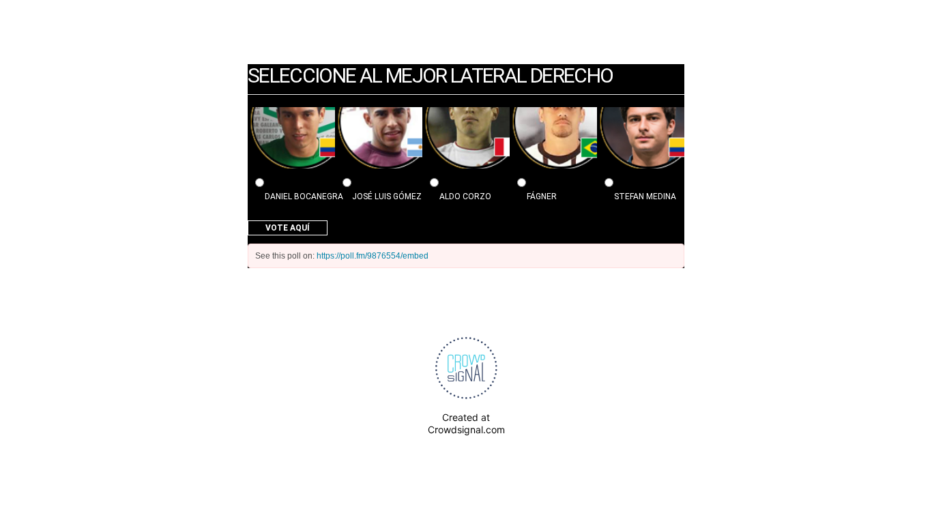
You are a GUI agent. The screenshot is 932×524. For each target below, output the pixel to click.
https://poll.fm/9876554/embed (372, 256)
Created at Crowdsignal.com (466, 423)
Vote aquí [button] (287, 228)
